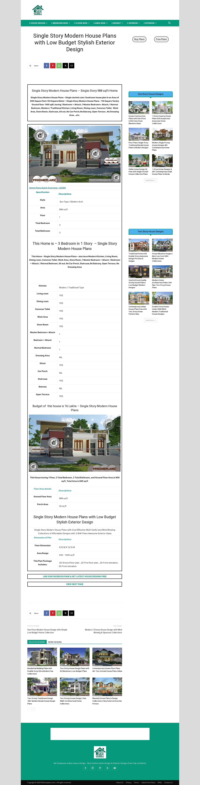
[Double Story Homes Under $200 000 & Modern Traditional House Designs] (162, 298)
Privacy (128, 782)
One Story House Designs (150, 94)
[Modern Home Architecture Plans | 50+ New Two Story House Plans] (162, 271)
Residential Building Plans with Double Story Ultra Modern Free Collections (40, 671)
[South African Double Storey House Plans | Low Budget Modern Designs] (139, 271)
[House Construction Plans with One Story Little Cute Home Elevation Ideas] (139, 107)
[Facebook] (46, 65)
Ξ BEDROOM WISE (59, 23)
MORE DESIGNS (55, 642)
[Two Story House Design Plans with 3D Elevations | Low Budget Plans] (75, 657)
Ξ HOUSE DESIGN (37, 23)
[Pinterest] (53, 65)
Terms (136, 782)
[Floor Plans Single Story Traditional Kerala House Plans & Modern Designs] (139, 134)
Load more (150, 180)
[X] (65, 65)
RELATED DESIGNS (37, 642)
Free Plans (161, 39)
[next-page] (33, 709)
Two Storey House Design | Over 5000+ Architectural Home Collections (73, 701)
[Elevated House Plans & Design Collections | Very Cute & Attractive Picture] (107, 687)
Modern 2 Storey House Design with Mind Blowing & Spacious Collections (103, 631)
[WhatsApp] (59, 65)
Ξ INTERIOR (132, 23)
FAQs (160, 782)
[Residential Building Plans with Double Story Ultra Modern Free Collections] (42, 657)
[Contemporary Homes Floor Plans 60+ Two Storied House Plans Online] (107, 657)
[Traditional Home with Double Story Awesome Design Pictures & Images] (139, 245)
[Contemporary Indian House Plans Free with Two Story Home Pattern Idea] (139, 298)
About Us (119, 782)
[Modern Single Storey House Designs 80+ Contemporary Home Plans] (162, 134)
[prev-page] (29, 709)
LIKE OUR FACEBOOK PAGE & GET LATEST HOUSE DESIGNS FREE (75, 576)
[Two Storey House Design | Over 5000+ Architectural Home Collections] (75, 687)
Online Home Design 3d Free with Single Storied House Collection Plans (138, 171)
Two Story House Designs (151, 232)
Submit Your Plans (148, 782)
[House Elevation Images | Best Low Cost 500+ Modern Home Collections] (162, 245)
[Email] (71, 65)
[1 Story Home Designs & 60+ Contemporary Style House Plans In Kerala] (162, 160)
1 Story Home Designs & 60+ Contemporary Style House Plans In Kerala (162, 171)
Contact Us (168, 782)
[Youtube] (114, 768)
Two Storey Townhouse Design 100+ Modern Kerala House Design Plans (41, 701)
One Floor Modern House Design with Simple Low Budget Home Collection (47, 631)
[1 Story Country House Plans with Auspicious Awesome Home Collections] (162, 107)
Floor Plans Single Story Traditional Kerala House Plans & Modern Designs (139, 145)
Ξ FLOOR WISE (80, 23)
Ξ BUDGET (116, 23)
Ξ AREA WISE (99, 23)
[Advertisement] (123, 10)
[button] (169, 23)
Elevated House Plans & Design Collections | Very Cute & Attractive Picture (107, 701)
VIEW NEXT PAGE (74, 584)
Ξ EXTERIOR (149, 23)
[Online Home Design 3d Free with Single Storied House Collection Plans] (139, 160)
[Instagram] (92, 768)
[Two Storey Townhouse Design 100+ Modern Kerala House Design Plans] (42, 687)
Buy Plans (139, 39)
